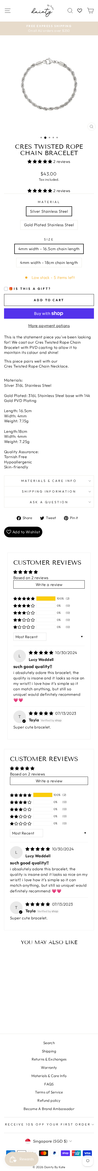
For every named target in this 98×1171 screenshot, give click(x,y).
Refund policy (48, 1100)
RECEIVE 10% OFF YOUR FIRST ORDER (47, 1124)
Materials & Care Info (49, 1076)
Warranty (49, 1067)
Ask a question (49, 502)
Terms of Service (49, 1092)
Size (49, 239)
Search (49, 1043)
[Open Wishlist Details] (79, 11)
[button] (40, 161)
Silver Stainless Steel (49, 211)
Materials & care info (49, 481)
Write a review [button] (49, 584)
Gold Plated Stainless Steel (49, 224)
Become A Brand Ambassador (49, 1108)
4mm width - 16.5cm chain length (49, 248)
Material (49, 202)
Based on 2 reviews (30, 577)
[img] (41, 652)
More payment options (49, 325)
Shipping (49, 1051)
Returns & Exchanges (49, 1059)
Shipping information (49, 491)
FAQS (49, 1084)
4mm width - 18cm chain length (49, 262)
